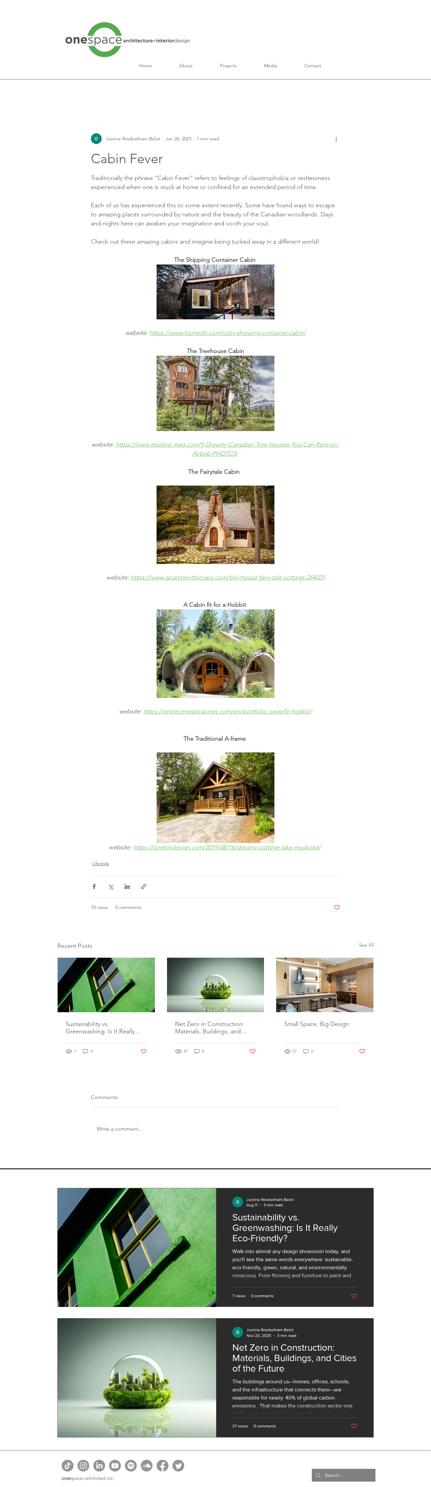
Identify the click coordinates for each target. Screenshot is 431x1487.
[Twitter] (178, 1466)
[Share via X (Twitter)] (110, 886)
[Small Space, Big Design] (324, 985)
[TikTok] (67, 1466)
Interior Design (216, 92)
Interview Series (115, 92)
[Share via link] (143, 886)
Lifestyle (100, 863)
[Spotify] (131, 1466)
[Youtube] (115, 1466)
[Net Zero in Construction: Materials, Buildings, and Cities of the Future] (215, 985)
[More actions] (336, 139)
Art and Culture (270, 92)
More (311, 92)
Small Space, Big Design (317, 1024)
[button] (186, 65)
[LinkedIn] (99, 1466)
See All (366, 945)
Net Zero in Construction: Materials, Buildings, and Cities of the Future (209, 1027)
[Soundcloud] (147, 1466)
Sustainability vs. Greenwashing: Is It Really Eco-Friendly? (100, 1027)
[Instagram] (83, 1466)
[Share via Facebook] (94, 886)
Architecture (165, 92)
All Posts (68, 92)
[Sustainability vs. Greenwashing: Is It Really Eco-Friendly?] (106, 985)
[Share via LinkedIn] (127, 886)
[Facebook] (162, 1466)
